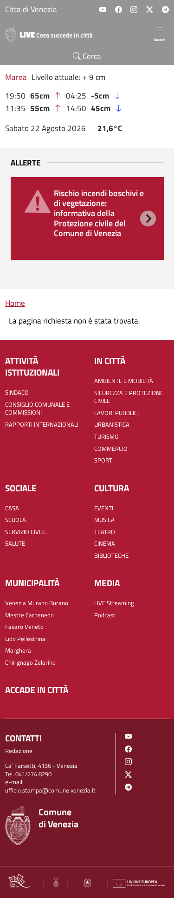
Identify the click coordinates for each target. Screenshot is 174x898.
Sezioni (159, 39)
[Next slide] (148, 218)
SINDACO (17, 392)
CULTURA (111, 488)
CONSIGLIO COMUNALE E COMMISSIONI (37, 409)
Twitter (149, 9)
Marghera (18, 650)
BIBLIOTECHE (111, 556)
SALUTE (15, 544)
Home (15, 303)
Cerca (91, 56)
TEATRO (104, 532)
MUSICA (104, 520)
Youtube (102, 9)
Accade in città (36, 690)
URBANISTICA (111, 425)
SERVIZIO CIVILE (25, 532)
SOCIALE (21, 488)
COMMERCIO (111, 449)
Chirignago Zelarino (30, 663)
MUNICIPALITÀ (32, 583)
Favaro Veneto (24, 627)
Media (107, 583)
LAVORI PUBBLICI (116, 413)
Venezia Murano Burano (36, 603)
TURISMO (106, 437)
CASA (12, 508)
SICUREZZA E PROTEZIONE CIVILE (128, 397)
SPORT (103, 460)
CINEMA (104, 544)
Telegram (165, 9)
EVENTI (103, 508)
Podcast (105, 615)
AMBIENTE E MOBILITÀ (123, 381)
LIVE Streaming (114, 603)
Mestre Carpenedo (29, 615)
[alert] (87, 218)
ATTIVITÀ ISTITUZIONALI (32, 366)
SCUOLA (15, 520)
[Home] (52, 33)
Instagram (133, 9)
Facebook (118, 9)
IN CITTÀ (109, 361)
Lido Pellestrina (25, 639)
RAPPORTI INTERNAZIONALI (41, 425)
